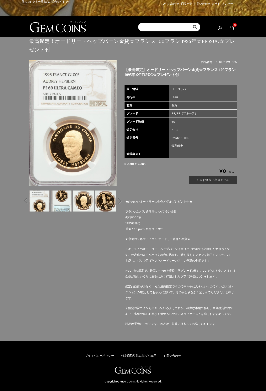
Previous (26, 201)
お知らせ (173, 3)
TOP (163, 3)
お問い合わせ (202, 3)
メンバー (227, 3)
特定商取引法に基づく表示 (138, 355)
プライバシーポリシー (99, 355)
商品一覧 (186, 3)
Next (120, 201)
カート (216, 3)
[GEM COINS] (87, 27)
